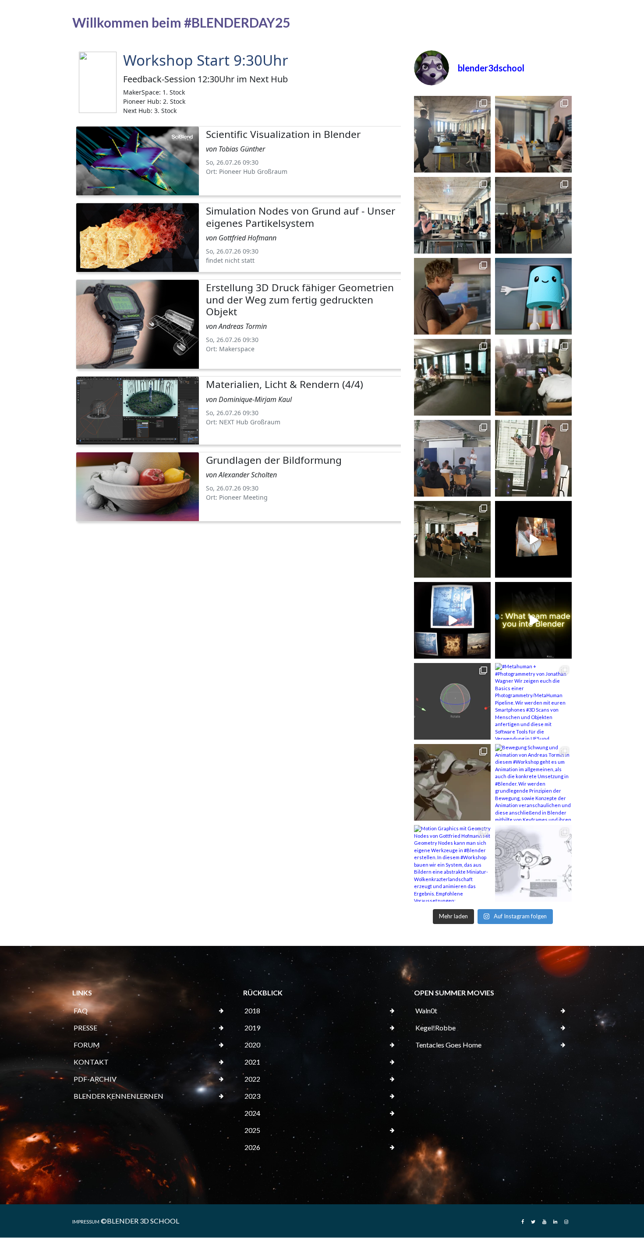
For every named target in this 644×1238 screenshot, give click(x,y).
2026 (252, 1147)
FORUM (87, 1044)
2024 (252, 1113)
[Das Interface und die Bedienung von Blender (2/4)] (452, 701)
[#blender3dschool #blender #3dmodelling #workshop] (452, 620)
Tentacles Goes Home (448, 1044)
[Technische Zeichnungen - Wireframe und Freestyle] (533, 863)
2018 (252, 1010)
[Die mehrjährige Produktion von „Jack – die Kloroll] (533, 296)
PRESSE (85, 1027)
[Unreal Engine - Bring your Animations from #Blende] (452, 782)
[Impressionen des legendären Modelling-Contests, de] (452, 215)
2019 (252, 1027)
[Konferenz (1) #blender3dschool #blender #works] (452, 539)
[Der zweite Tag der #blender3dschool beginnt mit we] (452, 296)
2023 (252, 1096)
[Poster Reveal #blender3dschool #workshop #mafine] (452, 458)
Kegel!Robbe (435, 1027)
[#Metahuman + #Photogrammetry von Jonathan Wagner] (533, 701)
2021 (252, 1062)
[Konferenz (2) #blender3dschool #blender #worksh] (533, 458)
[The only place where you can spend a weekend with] (533, 620)
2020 (252, 1044)
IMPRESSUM (85, 1221)
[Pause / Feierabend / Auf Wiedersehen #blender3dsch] (452, 377)
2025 (252, 1130)
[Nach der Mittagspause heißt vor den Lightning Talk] (533, 215)
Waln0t (426, 1010)
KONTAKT (91, 1062)
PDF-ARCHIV (95, 1079)
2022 (252, 1079)
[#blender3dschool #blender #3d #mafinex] (533, 539)
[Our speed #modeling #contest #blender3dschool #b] (533, 377)
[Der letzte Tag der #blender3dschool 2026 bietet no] (533, 134)
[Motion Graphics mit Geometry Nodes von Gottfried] (452, 863)
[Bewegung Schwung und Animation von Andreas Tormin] (533, 782)
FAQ (81, 1010)
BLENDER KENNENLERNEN (118, 1096)
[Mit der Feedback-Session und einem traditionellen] (452, 134)
